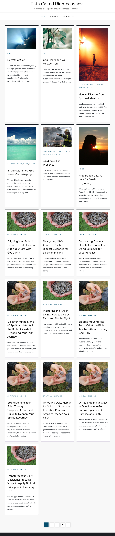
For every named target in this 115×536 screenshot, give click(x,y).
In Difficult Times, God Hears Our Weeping (20, 172)
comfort (11, 164)
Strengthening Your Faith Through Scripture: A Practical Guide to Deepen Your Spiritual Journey (20, 410)
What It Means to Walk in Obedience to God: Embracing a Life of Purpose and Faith (93, 408)
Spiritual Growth (51, 154)
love (60, 151)
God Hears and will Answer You (54, 62)
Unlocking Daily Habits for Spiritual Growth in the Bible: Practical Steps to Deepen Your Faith (57, 410)
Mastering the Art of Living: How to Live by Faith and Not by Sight (56, 314)
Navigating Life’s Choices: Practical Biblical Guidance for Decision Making (55, 247)
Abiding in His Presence (51, 163)
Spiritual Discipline (16, 235)
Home (43, 16)
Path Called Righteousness (57, 4)
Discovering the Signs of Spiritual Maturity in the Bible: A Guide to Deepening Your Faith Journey (20, 329)
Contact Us (68, 16)
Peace (32, 164)
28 (63, 524)
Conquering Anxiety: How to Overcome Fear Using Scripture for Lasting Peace (93, 247)
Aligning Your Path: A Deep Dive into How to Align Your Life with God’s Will (21, 247)
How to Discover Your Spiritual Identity (92, 96)
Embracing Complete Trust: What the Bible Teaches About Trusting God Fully (93, 327)
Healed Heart (85, 88)
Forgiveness (91, 85)
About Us (54, 16)
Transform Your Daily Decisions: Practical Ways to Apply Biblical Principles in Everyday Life (21, 483)
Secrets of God (16, 60)
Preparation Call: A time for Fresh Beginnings (90, 179)
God (9, 53)
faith (81, 85)
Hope (25, 164)
